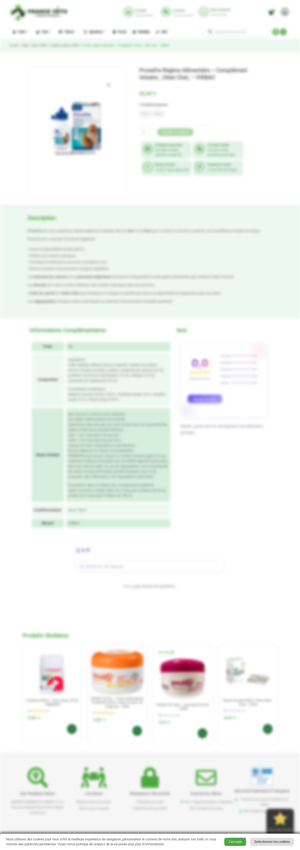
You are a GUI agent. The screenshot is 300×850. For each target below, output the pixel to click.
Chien (21, 32)
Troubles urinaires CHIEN (64, 45)
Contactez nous (206, 793)
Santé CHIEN (38, 45)
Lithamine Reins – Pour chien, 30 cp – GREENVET (52, 702)
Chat (44, 32)
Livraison (94, 793)
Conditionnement (154, 105)
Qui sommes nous (37, 793)
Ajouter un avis (204, 399)
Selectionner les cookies (272, 841)
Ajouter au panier (175, 132)
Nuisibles (143, 32)
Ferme (121, 32)
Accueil (13, 45)
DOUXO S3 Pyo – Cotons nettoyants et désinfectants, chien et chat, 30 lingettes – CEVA (117, 702)
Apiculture (95, 32)
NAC (164, 32)
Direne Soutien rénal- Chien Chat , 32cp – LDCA (248, 702)
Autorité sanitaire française (262, 791)
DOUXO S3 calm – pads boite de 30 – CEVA (183, 707)
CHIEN (24, 45)
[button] (108, 85)
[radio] (145, 114)
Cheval (68, 32)
